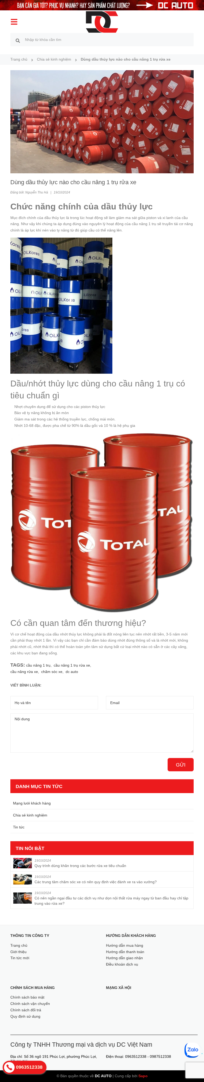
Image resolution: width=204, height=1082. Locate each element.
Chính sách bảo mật (27, 997)
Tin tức (18, 827)
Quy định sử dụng (25, 1016)
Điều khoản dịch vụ (122, 964)
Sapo (143, 1076)
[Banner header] (102, 5)
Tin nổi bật (30, 848)
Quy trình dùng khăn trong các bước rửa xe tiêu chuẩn (80, 866)
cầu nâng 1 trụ (38, 665)
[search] (17, 40)
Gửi (180, 765)
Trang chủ (18, 945)
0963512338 (135, 1056)
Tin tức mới (19, 958)
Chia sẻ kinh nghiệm (30, 815)
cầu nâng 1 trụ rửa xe (72, 665)
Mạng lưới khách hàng (32, 803)
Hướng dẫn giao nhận (124, 958)
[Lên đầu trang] (192, 1068)
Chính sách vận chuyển (30, 1003)
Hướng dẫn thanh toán (125, 952)
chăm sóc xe (51, 672)
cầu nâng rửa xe (24, 672)
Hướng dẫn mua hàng (124, 945)
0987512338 (160, 1056)
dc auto (72, 672)
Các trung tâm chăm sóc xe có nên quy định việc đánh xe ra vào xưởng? (96, 882)
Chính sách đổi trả (25, 1010)
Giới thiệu (18, 952)
